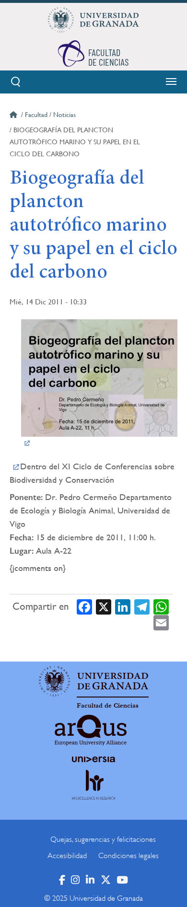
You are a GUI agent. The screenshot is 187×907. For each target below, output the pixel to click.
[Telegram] (142, 606)
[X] (103, 606)
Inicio (14, 116)
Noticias (64, 114)
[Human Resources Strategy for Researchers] (93, 793)
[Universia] (93, 759)
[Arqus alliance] (91, 730)
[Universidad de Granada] (93, 20)
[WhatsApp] (161, 606)
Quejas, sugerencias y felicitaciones (103, 839)
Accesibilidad (67, 855)
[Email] (161, 622)
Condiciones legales (128, 855)
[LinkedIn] (122, 606)
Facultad (36, 114)
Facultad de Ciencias (108, 705)
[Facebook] (84, 606)
